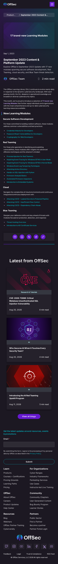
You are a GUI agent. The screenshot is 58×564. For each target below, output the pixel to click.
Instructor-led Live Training (41, 487)
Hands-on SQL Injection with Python (20, 172)
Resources (9, 513)
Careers (7, 501)
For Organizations (39, 468)
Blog (5, 518)
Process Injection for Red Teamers (20, 156)
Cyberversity (9, 529)
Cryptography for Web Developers (20, 137)
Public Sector (36, 518)
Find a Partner (36, 522)
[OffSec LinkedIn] (29, 547)
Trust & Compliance (33, 554)
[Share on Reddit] (36, 236)
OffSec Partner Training (14, 525)
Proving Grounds (11, 480)
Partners (34, 513)
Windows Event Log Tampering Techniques (23, 166)
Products (7, 473)
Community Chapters (39, 497)
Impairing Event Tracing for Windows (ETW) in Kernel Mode (29, 163)
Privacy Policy (35, 454)
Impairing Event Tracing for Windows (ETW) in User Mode (29, 160)
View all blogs (29, 416)
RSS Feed (50, 554)
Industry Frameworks (39, 476)
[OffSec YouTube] (21, 547)
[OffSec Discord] (51, 547)
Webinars (8, 522)
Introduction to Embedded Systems (20, 182)
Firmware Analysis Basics (16, 176)
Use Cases (34, 484)
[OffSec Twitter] (44, 547)
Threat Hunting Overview (16, 222)
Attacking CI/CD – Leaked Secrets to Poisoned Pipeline (28, 199)
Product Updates (10, 15)
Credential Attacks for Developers (20, 131)
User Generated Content (40, 501)
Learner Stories (36, 508)
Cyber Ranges (36, 473)
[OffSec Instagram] (14, 547)
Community (36, 493)
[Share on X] (29, 236)
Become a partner (38, 525)
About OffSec (10, 497)
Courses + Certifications (14, 476)
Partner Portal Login (38, 529)
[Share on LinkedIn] (22, 236)
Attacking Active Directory (17, 169)
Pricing (7, 487)
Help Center (9, 508)
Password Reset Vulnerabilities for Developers (24, 134)
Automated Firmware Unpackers (19, 179)
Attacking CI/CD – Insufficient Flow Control (23, 202)
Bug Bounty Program (39, 504)
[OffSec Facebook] (37, 547)
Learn (6, 468)
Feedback (7, 554)
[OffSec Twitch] (6, 547)
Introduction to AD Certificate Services (21, 225)
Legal (19, 554)
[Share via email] (15, 236)
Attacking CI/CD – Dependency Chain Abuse (24, 205)
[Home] (29, 537)
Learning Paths (10, 484)
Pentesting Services (38, 480)
